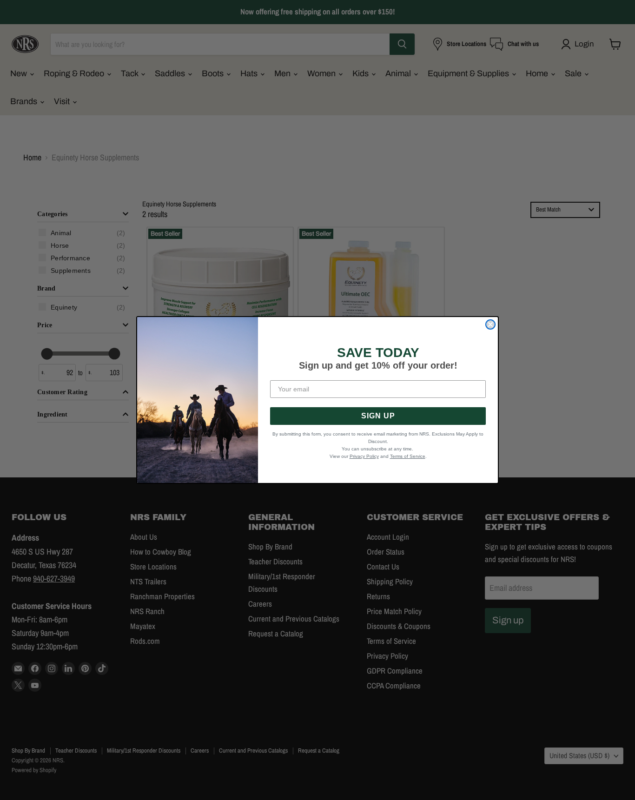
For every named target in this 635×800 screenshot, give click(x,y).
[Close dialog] (490, 324)
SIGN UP (378, 416)
